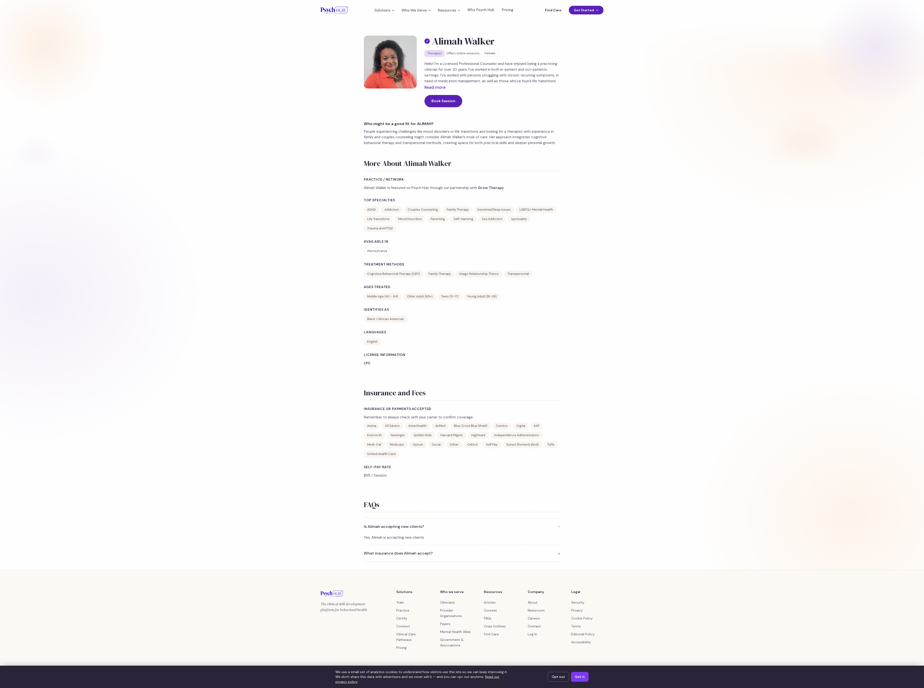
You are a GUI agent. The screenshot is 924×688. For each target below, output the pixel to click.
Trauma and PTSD (380, 228)
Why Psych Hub (480, 10)
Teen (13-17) (450, 296)
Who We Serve (414, 10)
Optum (418, 444)
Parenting (437, 219)
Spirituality (519, 219)
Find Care (553, 10)
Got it (580, 677)
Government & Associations (452, 642)
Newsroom (536, 610)
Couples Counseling (423, 210)
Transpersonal (518, 274)
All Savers (392, 426)
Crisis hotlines (495, 626)
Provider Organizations (451, 613)
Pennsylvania (377, 251)
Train (400, 602)
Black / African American (385, 319)
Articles (490, 602)
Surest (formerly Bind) (522, 444)
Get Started (584, 10)
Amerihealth (417, 426)
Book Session (443, 101)
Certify (401, 618)
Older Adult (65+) (420, 296)
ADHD (371, 210)
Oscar (436, 444)
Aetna (371, 426)
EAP (536, 426)
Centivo (502, 426)
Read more (435, 87)
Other (454, 444)
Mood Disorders (410, 219)
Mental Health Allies (455, 632)
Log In (532, 634)
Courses (490, 610)
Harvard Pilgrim (451, 435)
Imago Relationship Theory (479, 274)
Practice (402, 610)
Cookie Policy (582, 618)
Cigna (520, 426)
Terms (576, 626)
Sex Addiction (492, 219)
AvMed (440, 426)
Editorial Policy (583, 634)
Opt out (558, 677)
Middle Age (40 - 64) (382, 296)
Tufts (551, 444)
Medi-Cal (374, 444)
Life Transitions (378, 219)
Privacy (577, 610)
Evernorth (374, 435)
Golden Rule (423, 435)
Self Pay (492, 444)
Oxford (472, 444)
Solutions (382, 10)
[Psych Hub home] (334, 10)
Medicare (397, 444)
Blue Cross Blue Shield (470, 426)
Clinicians (447, 602)
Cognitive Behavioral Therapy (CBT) (393, 274)
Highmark (478, 435)
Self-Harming (463, 219)
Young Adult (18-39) (482, 296)
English (372, 342)
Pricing (507, 10)
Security (577, 602)
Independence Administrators (516, 435)
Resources (447, 10)
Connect (403, 626)
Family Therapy (458, 210)
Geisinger (398, 435)
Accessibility (581, 642)
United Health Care (381, 454)
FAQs (488, 618)
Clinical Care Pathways (406, 637)
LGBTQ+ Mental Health (536, 210)
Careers (534, 618)
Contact (534, 626)
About (533, 602)
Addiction (392, 210)
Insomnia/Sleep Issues (494, 210)
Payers (445, 624)
